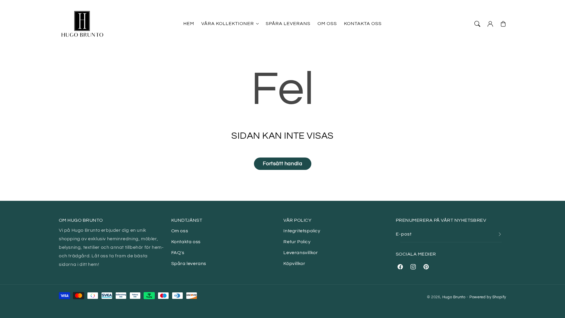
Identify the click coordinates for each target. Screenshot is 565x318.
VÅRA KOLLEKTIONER (227, 23)
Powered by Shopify (487, 297)
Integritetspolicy (301, 230)
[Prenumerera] (499, 234)
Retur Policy (296, 241)
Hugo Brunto (454, 297)
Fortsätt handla (283, 163)
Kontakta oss (186, 241)
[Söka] (477, 23)
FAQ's (178, 252)
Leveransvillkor (300, 252)
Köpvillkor (294, 263)
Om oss (179, 230)
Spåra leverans (188, 263)
